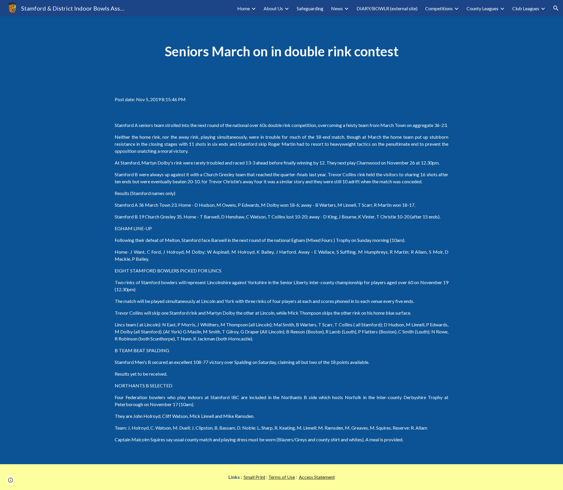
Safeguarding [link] (310, 8)
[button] (556, 8)
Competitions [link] (439, 8)
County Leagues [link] (482, 8)
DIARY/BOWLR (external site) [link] (387, 8)
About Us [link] (273, 8)
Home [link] (243, 8)
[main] (281, 51)
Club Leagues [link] (525, 8)
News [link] (337, 8)
